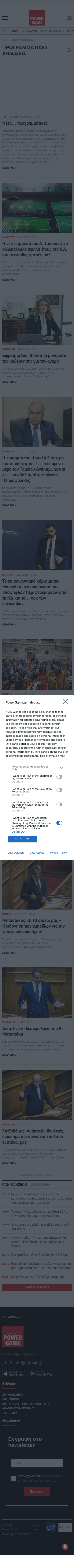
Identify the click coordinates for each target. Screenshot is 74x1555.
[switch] (59, 777)
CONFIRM (22, 839)
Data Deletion (15, 852)
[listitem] (37, 768)
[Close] (66, 702)
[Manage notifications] (65, 1547)
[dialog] (37, 777)
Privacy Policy (58, 852)
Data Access (37, 852)
